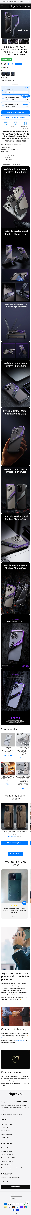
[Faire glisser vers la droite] (30, 41)
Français (14, 1198)
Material (4, 78)
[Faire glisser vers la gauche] (1, 41)
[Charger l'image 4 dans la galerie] (21, 41)
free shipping (19, 1040)
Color (3, 71)
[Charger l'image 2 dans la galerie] (10, 41)
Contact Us (4, 1127)
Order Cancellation (7, 1154)
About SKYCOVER (6, 1124)
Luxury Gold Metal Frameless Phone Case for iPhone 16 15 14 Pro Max (8, 778)
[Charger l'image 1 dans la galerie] (4, 41)
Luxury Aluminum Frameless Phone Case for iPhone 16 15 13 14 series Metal (7, 749)
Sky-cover (17, 1213)
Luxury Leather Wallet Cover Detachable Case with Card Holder (15, 832)
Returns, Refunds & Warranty (10, 1158)
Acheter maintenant (15, 117)
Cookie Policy (5, 1137)
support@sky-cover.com (15, 1114)
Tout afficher (15, 854)
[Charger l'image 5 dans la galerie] (26, 41)
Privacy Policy (5, 1131)
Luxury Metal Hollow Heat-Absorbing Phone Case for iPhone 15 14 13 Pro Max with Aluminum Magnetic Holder (23, 751)
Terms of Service (6, 1134)
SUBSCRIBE (15, 1187)
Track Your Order (6, 1151)
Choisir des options (14, 843)
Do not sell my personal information (12, 1168)
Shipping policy (6, 1164)
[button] (2, 6)
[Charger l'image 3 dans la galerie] (15, 41)
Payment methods (7, 1161)
